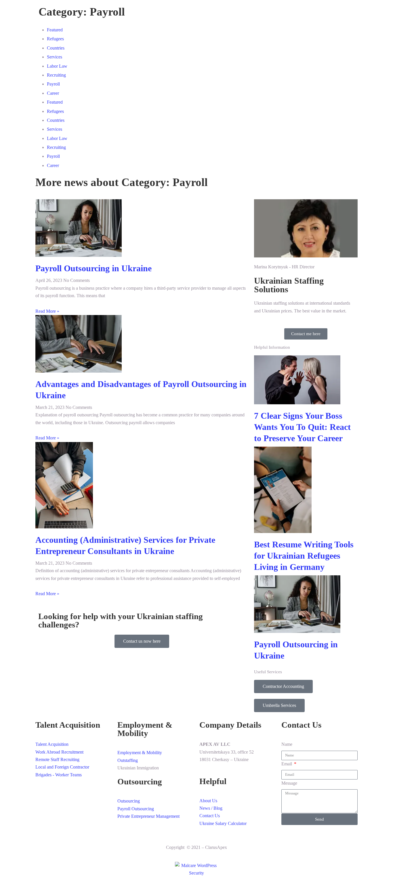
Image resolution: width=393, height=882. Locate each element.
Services (54, 56)
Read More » (47, 311)
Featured (55, 29)
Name (286, 744)
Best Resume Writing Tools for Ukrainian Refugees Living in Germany (304, 556)
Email (287, 763)
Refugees (55, 38)
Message (289, 783)
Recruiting (56, 75)
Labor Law (57, 66)
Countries (55, 47)
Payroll (53, 83)
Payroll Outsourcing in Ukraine (93, 268)
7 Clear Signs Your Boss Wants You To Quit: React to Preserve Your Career (302, 427)
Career (53, 93)
